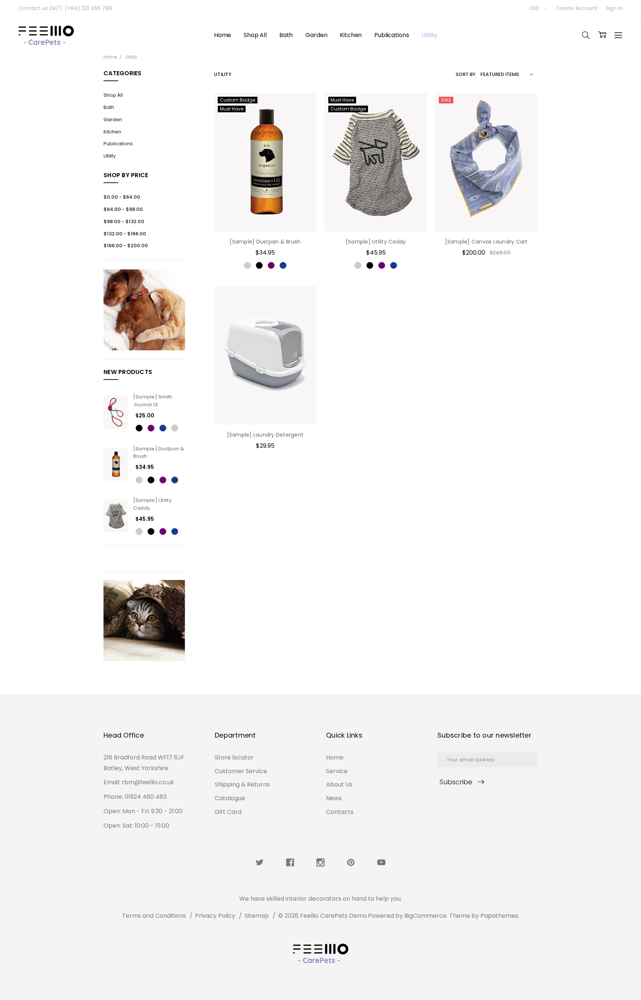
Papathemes (499, 915)
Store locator (234, 757)
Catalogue (230, 798)
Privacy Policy (215, 915)
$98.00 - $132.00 (123, 221)
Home (222, 35)
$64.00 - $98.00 (123, 209)
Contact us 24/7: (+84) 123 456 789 (65, 8)
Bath (286, 35)
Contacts (340, 812)
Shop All (255, 35)
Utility (429, 35)
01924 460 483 (146, 796)
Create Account (577, 8)
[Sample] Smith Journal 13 (152, 400)
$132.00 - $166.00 (124, 233)
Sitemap (256, 915)
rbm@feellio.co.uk (148, 782)
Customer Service (241, 771)
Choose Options (265, 215)
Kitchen (351, 35)
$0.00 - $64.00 (121, 197)
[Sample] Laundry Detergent (265, 434)
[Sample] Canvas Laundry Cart (486, 241)
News (334, 798)
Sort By (466, 74)
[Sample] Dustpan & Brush (265, 241)
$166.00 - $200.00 (125, 245)
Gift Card (228, 812)
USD (535, 8)
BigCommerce (425, 915)
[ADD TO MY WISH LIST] (303, 130)
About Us (339, 784)
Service (337, 771)
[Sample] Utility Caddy (376, 241)
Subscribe (456, 782)
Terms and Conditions (154, 915)
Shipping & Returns (242, 784)
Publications (391, 35)
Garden (316, 35)
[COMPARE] (303, 118)
